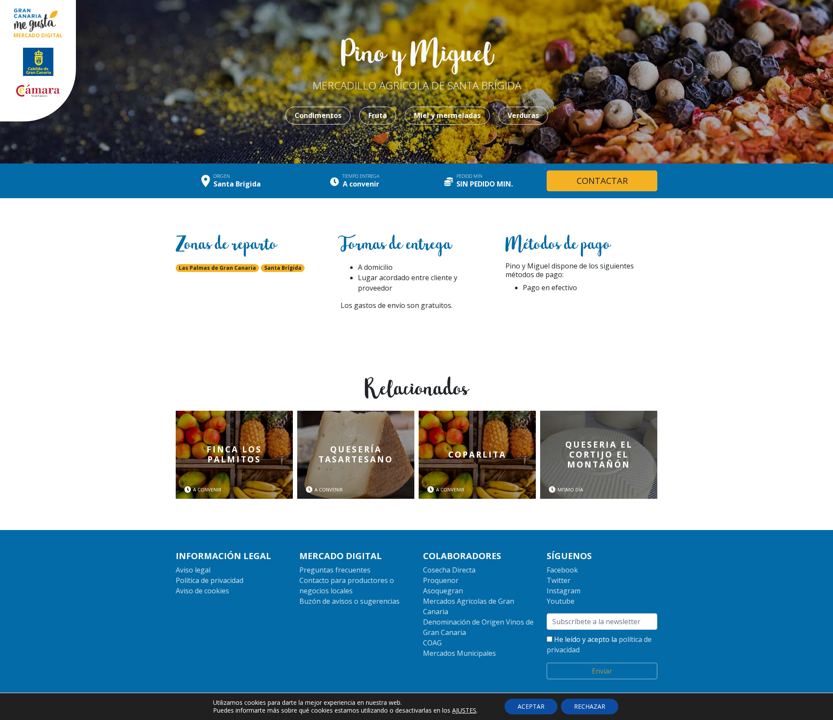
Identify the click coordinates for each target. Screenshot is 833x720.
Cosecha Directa (449, 570)
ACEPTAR (531, 706)
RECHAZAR (589, 706)
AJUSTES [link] (464, 710)
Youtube (560, 601)
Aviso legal (193, 570)
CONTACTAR (602, 181)
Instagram (563, 591)
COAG (432, 643)
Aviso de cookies (202, 591)
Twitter (559, 580)
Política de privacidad (209, 580)
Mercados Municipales (459, 653)
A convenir (207, 490)
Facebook (562, 570)
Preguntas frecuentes (335, 570)
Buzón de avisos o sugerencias (349, 601)
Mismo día (570, 490)
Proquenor (441, 580)
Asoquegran (443, 591)
